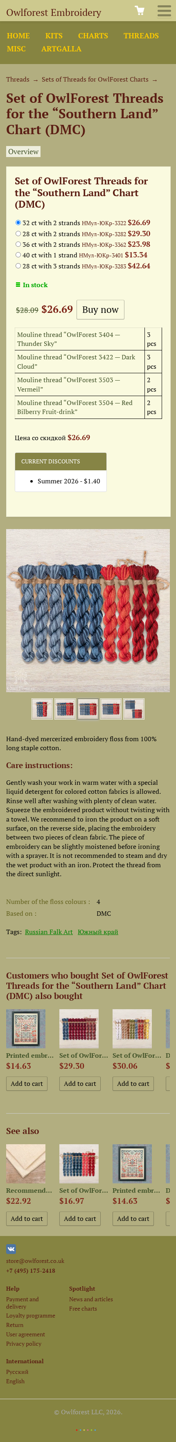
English (15, 1381)
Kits (54, 35)
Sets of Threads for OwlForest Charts (95, 79)
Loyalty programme (30, 1315)
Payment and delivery (22, 1302)
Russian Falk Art (49, 931)
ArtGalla (61, 48)
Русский (17, 1372)
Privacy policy (23, 1343)
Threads (141, 35)
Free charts (83, 1308)
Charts (93, 35)
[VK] (11, 1251)
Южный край (98, 931)
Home (18, 35)
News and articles (91, 1299)
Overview (23, 151)
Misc (16, 48)
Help (13, 1288)
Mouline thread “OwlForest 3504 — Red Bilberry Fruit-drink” (75, 407)
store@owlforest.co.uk (35, 1261)
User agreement (25, 1334)
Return (14, 1325)
